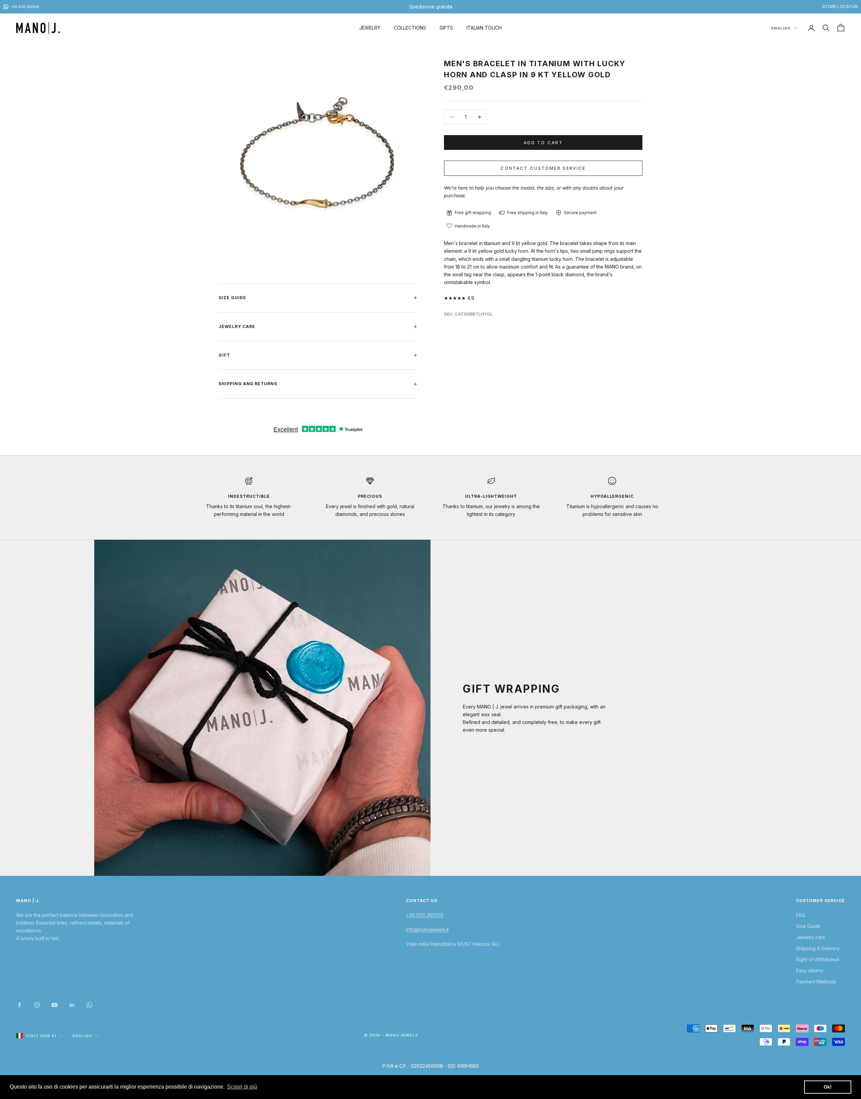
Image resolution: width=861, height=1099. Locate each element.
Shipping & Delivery (818, 948)
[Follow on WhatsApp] (89, 1005)
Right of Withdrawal (817, 959)
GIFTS (446, 28)
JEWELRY (369, 28)
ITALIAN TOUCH (484, 28)
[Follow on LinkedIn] (72, 1005)
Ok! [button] (828, 1087)
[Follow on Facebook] (19, 1005)
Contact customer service (543, 168)
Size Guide (808, 926)
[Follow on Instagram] (37, 1005)
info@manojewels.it (427, 929)
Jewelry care (810, 937)
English (780, 28)
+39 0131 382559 (424, 915)
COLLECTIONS (410, 28)
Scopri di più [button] (242, 1087)
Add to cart (543, 142)
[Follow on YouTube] (54, 1005)
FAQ (800, 915)
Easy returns (809, 970)
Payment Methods (816, 981)
